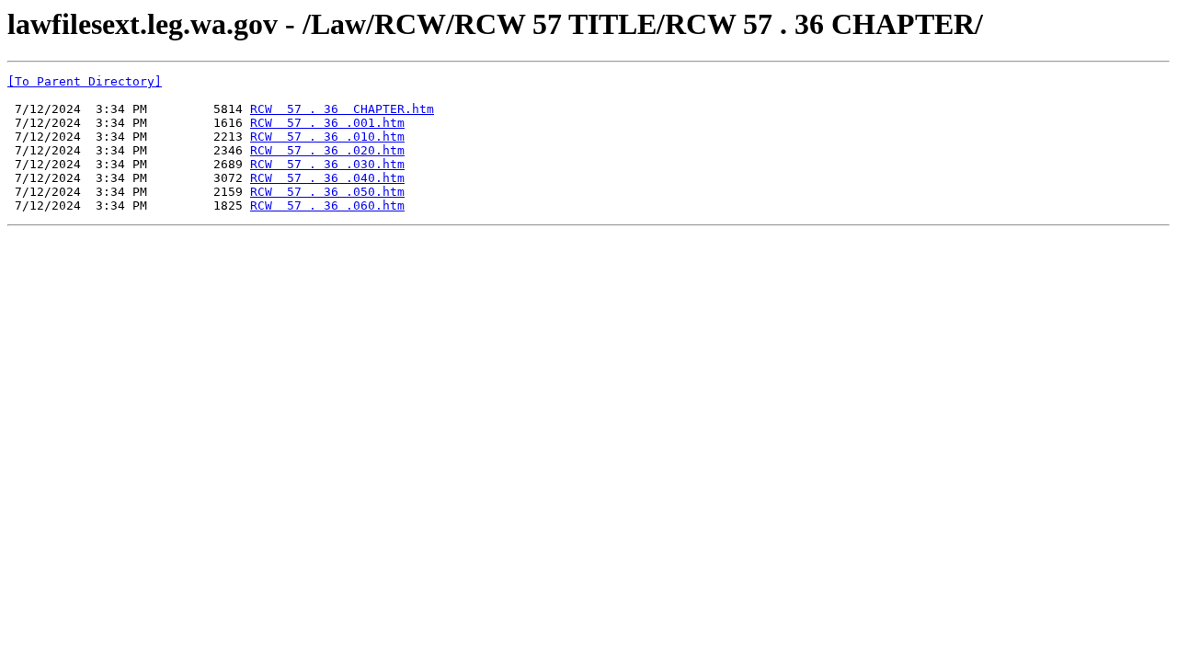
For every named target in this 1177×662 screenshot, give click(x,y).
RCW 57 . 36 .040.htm (327, 178)
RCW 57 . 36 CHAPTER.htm (342, 109)
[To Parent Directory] (84, 81)
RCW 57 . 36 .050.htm (327, 192)
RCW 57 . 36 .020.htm (327, 150)
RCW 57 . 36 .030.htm (327, 164)
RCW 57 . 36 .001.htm (327, 123)
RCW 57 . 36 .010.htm (327, 136)
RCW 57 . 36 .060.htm (327, 205)
